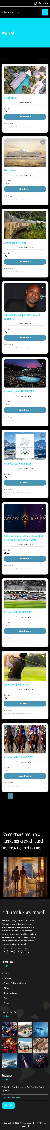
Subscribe (8, 1105)
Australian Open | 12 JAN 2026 (19, 391)
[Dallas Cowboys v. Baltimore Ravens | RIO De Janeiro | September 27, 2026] (25, 518)
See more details (23, 102)
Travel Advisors (11, 993)
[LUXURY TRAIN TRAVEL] (25, 225)
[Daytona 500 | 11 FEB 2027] (25, 594)
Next (39, 796)
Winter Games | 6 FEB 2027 (17, 464)
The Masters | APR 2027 (16, 685)
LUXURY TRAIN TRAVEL (15, 243)
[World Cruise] (25, 152)
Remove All (43, 59)
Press (6, 1003)
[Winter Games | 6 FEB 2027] (25, 446)
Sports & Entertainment (15, 983)
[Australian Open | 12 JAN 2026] (25, 373)
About (7, 988)
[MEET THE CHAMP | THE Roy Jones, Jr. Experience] (25, 297)
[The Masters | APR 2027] (25, 667)
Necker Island (10, 98)
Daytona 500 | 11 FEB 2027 (18, 612)
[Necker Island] (25, 80)
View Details (25, 116)
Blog (6, 998)
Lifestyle (7, 978)
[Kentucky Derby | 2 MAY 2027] (25, 739)
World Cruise (10, 170)
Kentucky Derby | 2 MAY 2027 (18, 757)
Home (6, 973)
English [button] (42, 3)
